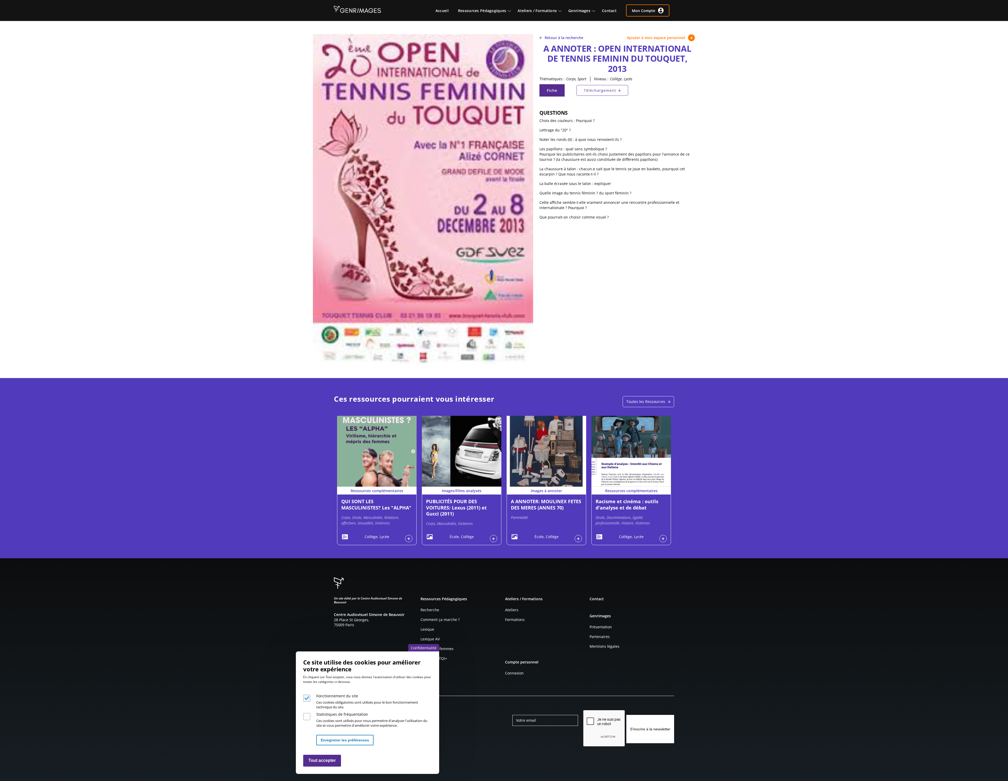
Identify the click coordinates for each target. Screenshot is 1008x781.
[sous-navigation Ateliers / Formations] (562, 10)
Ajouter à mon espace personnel (656, 37)
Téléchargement (600, 90)
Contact (597, 598)
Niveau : (601, 78)
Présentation (601, 626)
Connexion (514, 673)
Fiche (555, 91)
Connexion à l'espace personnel (408, 538)
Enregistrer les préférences (345, 740)
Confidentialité (424, 647)
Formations (515, 619)
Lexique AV (430, 638)
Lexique (427, 629)
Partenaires (600, 636)
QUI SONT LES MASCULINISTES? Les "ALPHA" (376, 504)
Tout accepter (322, 760)
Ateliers (511, 609)
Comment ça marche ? (440, 619)
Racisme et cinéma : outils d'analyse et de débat (627, 504)
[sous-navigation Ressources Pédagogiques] (512, 10)
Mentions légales (605, 646)
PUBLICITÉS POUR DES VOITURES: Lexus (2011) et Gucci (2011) (456, 507)
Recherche (430, 609)
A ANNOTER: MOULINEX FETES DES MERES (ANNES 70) (546, 504)
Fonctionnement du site (337, 695)
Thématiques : (552, 78)
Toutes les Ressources (645, 401)
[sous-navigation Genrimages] (596, 10)
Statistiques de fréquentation (342, 714)
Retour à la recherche (564, 37)
